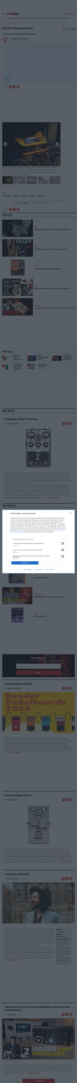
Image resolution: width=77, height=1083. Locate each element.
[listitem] (38, 539)
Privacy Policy (49, 569)
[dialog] (38, 541)
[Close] (71, 513)
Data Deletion (28, 569)
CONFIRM (25, 563)
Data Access (38, 569)
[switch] (61, 543)
